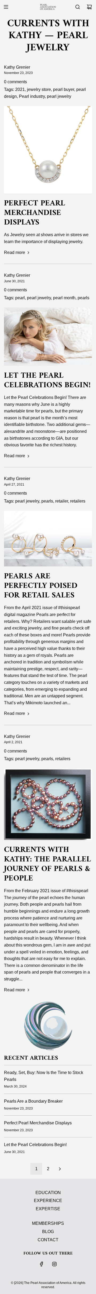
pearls (83, 298)
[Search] (77, 7)
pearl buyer (63, 89)
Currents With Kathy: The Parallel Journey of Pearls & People (47, 864)
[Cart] (89, 7)
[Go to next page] (60, 1169)
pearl (20, 298)
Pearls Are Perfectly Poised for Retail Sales (40, 585)
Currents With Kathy (48, 30)
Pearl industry (32, 96)
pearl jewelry (59, 96)
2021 (20, 89)
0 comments (15, 82)
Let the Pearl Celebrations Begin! (47, 380)
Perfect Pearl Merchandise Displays (34, 213)
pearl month (64, 298)
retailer (61, 501)
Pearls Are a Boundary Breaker (33, 1101)
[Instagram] (54, 1264)
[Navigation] (6, 7)
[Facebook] (41, 1264)
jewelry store (39, 89)
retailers (77, 501)
